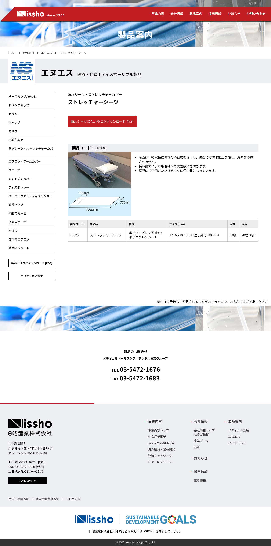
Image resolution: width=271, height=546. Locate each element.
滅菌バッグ (15, 205)
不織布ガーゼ (17, 213)
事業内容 (157, 13)
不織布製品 (15, 140)
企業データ (201, 441)
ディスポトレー (18, 187)
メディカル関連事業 (161, 443)
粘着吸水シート (18, 248)
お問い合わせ (256, 13)
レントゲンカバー (20, 179)
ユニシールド (237, 443)
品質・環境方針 (18, 499)
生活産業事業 (157, 436)
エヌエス (46, 53)
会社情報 (176, 13)
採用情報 (215, 13)
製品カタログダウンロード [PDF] (31, 263)
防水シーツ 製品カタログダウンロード (102, 121)
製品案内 (195, 13)
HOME (12, 53)
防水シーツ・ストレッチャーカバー (30, 150)
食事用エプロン (18, 239)
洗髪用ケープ (17, 222)
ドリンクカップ (18, 105)
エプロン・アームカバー (24, 161)
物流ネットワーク (160, 455)
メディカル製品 (238, 430)
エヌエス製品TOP (32, 276)
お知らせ (234, 13)
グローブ (14, 170)
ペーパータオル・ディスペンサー (30, 196)
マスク (12, 131)
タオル (12, 231)
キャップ (14, 122)
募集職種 (200, 480)
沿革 (197, 447)
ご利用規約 (73, 499)
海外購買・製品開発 (161, 449)
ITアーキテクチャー (161, 462)
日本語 (252, 3)
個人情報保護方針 (47, 499)
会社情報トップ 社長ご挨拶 (204, 432)
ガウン (12, 114)
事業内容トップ (158, 430)
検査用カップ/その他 (22, 96)
